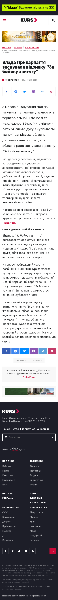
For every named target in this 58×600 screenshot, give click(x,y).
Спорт (34, 493)
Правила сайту (10, 596)
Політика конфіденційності (32, 596)
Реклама (7, 498)
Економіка (36, 461)
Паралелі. (9, 222)
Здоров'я (36, 498)
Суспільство (12, 80)
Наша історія (38, 503)
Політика (8, 461)
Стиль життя (38, 507)
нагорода (37, 360)
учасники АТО (22, 360)
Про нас (7, 493)
